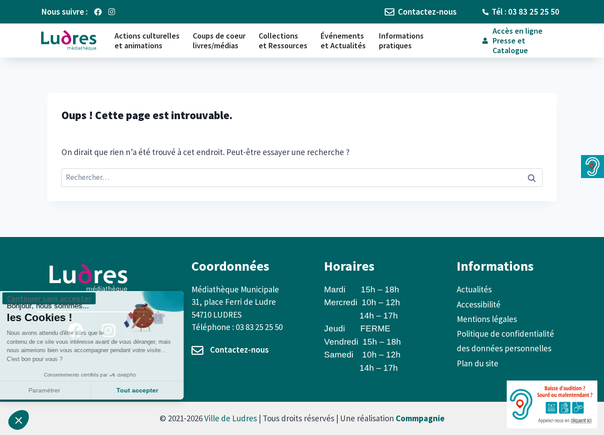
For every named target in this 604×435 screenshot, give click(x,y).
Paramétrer (55, 390)
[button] (18, 420)
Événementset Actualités (343, 40)
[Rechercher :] (302, 176)
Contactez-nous (239, 349)
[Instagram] (111, 12)
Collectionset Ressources (283, 40)
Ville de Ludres (230, 418)
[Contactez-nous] (197, 350)
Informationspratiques (401, 40)
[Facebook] (98, 12)
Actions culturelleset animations (147, 40)
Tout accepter (148, 390)
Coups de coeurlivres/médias (219, 40)
